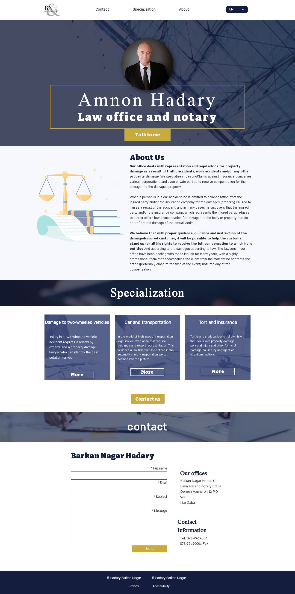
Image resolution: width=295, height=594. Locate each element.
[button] (77, 374)
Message (160, 511)
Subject (161, 497)
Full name (160, 468)
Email (163, 483)
